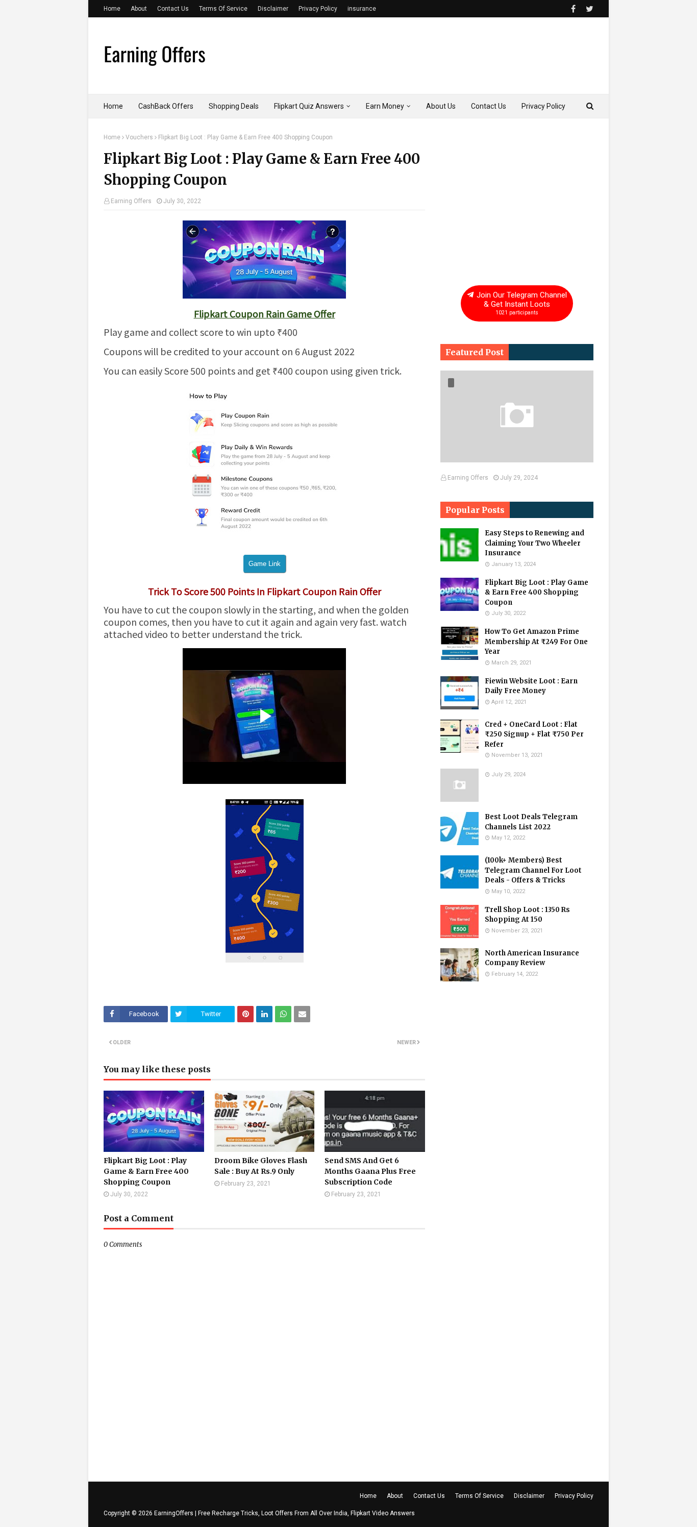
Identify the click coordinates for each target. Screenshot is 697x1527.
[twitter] (588, 9)
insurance (361, 8)
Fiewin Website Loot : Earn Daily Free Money (531, 686)
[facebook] (573, 9)
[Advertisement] (516, 197)
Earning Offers (131, 201)
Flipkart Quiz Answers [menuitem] (309, 106)
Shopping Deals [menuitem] (234, 106)
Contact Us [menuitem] (488, 106)
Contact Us (173, 8)
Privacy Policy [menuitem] (543, 106)
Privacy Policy (317, 8)
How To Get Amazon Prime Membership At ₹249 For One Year (536, 641)
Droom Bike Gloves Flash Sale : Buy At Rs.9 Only (260, 1166)
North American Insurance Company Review (532, 958)
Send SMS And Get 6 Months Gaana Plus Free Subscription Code (370, 1171)
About (139, 8)
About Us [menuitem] (441, 106)
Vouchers (139, 137)
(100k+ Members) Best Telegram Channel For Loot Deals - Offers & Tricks (533, 870)
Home (112, 8)
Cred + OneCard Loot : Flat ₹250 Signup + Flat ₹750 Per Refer (534, 734)
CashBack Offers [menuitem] (165, 106)
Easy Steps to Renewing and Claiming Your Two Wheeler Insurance (534, 543)
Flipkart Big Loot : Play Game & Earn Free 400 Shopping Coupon (146, 1171)
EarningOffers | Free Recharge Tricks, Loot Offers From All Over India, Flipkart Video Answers (284, 1513)
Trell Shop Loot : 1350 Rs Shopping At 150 (527, 914)
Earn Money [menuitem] (385, 106)
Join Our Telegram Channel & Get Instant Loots (521, 303)
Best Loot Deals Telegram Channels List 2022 (531, 821)
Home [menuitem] (113, 106)
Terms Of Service (223, 8)
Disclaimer (273, 8)
